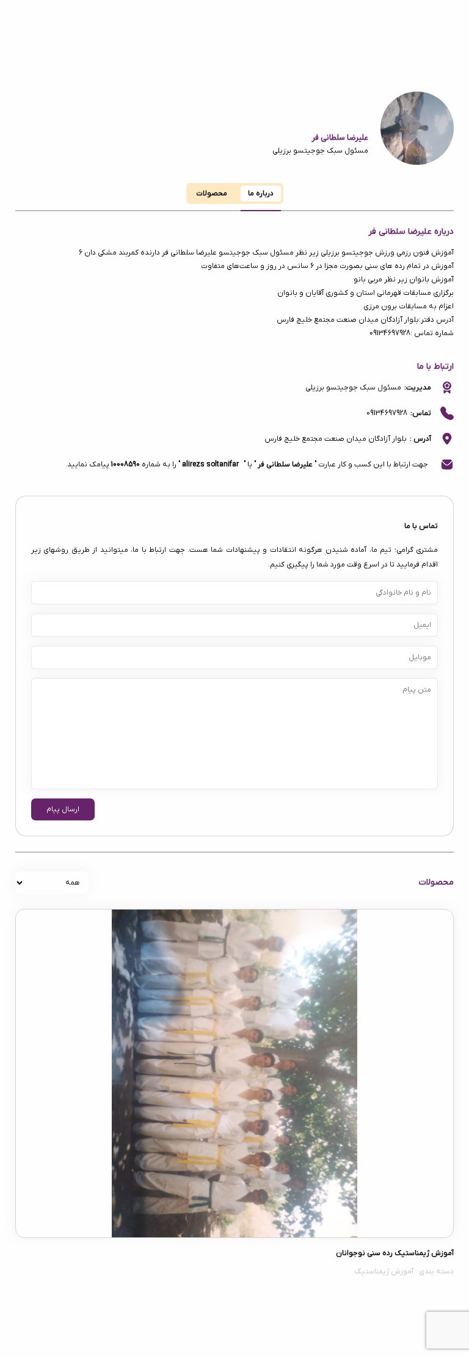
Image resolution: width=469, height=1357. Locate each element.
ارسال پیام (62, 809)
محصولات (211, 193)
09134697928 (386, 413)
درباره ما (261, 193)
